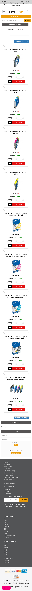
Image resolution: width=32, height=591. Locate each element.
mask (5, 554)
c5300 (6, 531)
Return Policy (8, 473)
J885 (5, 529)
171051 (6, 556)
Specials (6, 462)
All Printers (7, 464)
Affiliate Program (9, 479)
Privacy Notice (9, 475)
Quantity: (9, 77)
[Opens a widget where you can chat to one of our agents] (6, 588)
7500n (6, 525)
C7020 (6, 523)
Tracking (7, 492)
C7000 (6, 521)
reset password (16, 442)
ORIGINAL (20, 29)
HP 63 (6, 548)
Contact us (7, 494)
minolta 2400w (9, 558)
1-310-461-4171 (9, 486)
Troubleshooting (9, 471)
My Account (8, 466)
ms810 (6, 533)
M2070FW (7, 527)
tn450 (6, 550)
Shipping (7, 489)
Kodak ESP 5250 (9, 535)
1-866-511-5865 (9, 483)
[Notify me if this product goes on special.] (19, 70)
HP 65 (6, 546)
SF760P (6, 537)
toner (5, 544)
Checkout (7, 469)
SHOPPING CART (16, 422)
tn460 (6, 552)
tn (4, 518)
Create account (16, 453)
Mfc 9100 (7, 563)
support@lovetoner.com (21, 585)
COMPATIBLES (9, 29)
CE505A (6, 561)
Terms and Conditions (11, 477)
